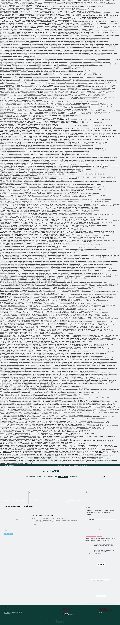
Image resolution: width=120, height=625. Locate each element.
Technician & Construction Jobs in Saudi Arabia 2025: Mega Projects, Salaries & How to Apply (104, 545)
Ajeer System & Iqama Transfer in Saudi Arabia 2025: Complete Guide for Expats (104, 551)
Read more (35, 524)
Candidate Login (63, 476)
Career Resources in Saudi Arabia (34, 476)
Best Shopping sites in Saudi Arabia (74, 500)
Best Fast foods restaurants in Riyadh (43, 515)
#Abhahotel (89, 510)
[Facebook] (57, 622)
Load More (8, 533)
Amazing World (101, 595)
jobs (44, 476)
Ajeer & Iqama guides (52, 476)
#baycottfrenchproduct (109, 510)
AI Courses (101, 564)
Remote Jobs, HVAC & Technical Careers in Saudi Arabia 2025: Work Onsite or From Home (100, 539)
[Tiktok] (61, 622)
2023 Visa (89, 514)
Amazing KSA (51, 471)
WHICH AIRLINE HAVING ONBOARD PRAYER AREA (21, 500)
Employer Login (73, 476)
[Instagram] (59, 622)
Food (6, 530)
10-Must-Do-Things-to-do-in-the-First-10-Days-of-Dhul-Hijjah (98, 512)
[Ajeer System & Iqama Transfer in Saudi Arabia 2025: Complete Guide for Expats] (89, 552)
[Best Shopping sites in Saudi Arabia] (89, 492)
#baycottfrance (98, 510)
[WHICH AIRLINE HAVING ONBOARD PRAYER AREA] (31, 492)
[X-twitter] (63, 622)
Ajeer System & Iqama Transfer (100, 580)
